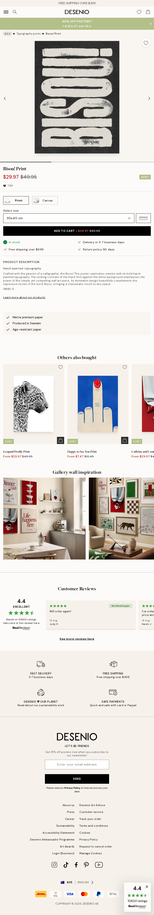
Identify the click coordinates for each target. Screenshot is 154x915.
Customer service (91, 812)
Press (71, 812)
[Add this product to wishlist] (146, 42)
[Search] (14, 12)
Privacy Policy (72, 788)
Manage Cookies (90, 853)
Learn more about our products (24, 297)
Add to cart (77, 231)
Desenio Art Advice (92, 805)
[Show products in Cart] (148, 12)
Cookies (84, 832)
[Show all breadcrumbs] (7, 34)
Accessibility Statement (59, 832)
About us (69, 805)
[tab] (25, 160)
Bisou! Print (53, 33)
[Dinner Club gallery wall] (44, 519)
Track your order (90, 819)
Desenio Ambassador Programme (52, 839)
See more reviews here (77, 639)
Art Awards (67, 846)
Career (70, 819)
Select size (11, 210)
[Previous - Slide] (5, 98)
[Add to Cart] (60, 440)
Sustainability (65, 825)
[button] (143, 218)
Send (77, 779)
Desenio (88, 903)
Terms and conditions (93, 825)
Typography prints (29, 33)
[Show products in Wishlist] (139, 12)
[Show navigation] (6, 12)
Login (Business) (63, 853)
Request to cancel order (95, 846)
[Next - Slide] (149, 98)
